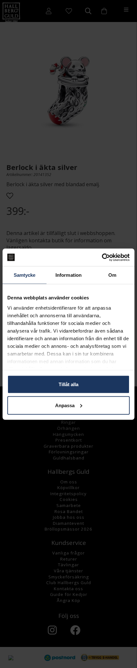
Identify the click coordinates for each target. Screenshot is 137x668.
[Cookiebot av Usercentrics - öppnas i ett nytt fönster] (102, 257)
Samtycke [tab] (25, 275)
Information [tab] (68, 275)
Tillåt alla (68, 384)
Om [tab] (112, 275)
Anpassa (65, 405)
